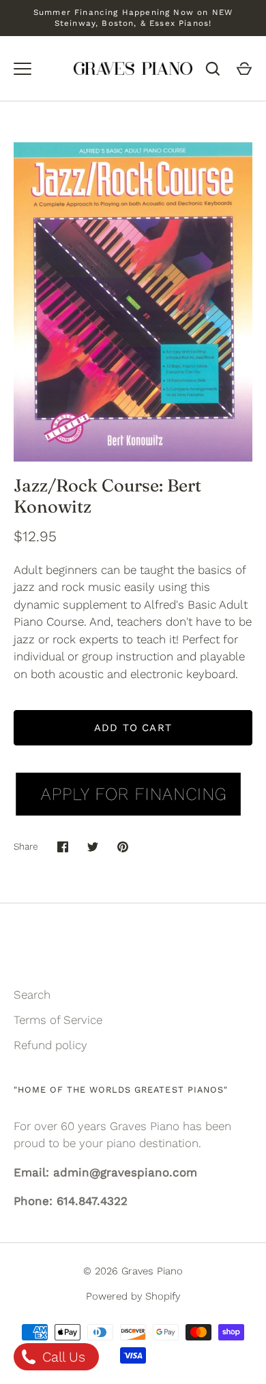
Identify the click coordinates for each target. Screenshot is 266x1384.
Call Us (61, 1357)
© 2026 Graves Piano (133, 1271)
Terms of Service (58, 1020)
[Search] (213, 69)
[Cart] (244, 69)
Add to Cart (133, 728)
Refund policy (50, 1045)
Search (32, 994)
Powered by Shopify (133, 1296)
